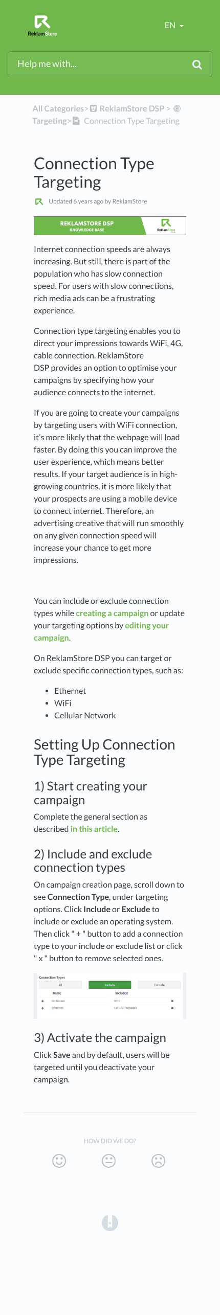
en (171, 25)
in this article (94, 829)
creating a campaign (112, 613)
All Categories (58, 109)
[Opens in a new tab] (110, 1222)
